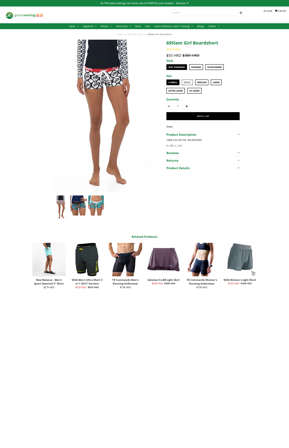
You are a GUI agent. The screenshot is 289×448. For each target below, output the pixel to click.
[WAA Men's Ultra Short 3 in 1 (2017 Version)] (87, 259)
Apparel (88, 26)
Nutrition (122, 26)
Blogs (201, 26)
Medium (201, 82)
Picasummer (214, 67)
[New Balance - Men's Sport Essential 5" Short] (49, 259)
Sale (147, 26)
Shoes (105, 26)
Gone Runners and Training (172, 26)
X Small (172, 82)
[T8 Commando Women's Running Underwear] (202, 259)
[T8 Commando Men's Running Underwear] (125, 259)
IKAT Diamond (176, 67)
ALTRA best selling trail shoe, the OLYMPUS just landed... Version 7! (145, 3)
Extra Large (175, 90)
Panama (196, 67)
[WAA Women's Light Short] (240, 259)
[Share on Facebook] (177, 126)
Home (120, 34)
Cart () (281, 10)
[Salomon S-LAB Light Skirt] (163, 259)
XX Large (194, 90)
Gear (72, 26)
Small (187, 82)
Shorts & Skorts (135, 34)
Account (268, 10)
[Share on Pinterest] (188, 126)
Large (216, 82)
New (138, 26)
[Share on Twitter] (182, 126)
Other (212, 26)
